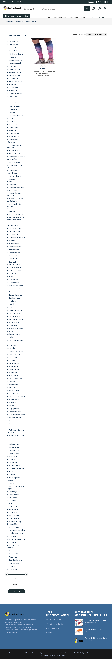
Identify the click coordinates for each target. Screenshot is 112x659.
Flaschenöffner (14, 495)
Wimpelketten (14, 447)
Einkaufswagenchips (16, 267)
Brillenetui (12, 542)
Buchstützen (13, 393)
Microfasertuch (14, 354)
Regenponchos (14, 409)
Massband (12, 402)
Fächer (11, 337)
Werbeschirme (14, 527)
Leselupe (12, 121)
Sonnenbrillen (13, 51)
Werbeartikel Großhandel (56, 17)
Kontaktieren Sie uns (78, 17)
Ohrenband (13, 360)
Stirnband (12, 185)
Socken (11, 118)
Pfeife (11, 424)
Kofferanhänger (14, 465)
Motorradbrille (14, 244)
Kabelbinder (13, 498)
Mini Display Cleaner (16, 54)
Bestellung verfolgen (98, 17)
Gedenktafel (13, 325)
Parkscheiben (13, 127)
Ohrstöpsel (13, 512)
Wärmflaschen (14, 283)
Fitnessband (13, 357)
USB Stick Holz (14, 259)
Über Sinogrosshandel (55, 624)
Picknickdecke (14, 453)
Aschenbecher (14, 369)
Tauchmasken (14, 250)
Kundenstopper (14, 563)
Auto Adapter (13, 280)
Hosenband (13, 97)
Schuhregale (13, 492)
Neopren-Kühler (14, 231)
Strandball (12, 130)
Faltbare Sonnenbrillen (17, 530)
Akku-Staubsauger (15, 72)
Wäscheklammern (15, 94)
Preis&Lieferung (53, 628)
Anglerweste (13, 456)
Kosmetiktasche (14, 471)
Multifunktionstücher (16, 115)
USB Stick (12, 501)
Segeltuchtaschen (15, 298)
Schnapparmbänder (16, 60)
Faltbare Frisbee (14, 316)
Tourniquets (13, 84)
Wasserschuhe (14, 390)
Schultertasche (14, 399)
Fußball (11, 304)
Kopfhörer (12, 301)
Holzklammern (14, 100)
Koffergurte (13, 124)
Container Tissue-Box (16, 421)
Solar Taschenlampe (16, 560)
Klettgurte (12, 57)
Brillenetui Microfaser (16, 150)
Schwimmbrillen (14, 253)
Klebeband (12, 112)
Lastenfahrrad (14, 450)
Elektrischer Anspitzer (16, 310)
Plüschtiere (13, 557)
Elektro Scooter (14, 69)
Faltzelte (12, 382)
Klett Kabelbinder (15, 176)
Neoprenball (13, 551)
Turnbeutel (13, 91)
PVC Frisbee (13, 273)
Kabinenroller (13, 66)
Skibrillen (12, 240)
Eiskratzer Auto (14, 154)
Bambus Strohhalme (16, 533)
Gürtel (11, 307)
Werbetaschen (14, 509)
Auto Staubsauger (15, 270)
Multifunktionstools (16, 515)
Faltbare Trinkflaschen (17, 289)
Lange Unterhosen (15, 379)
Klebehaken (13, 109)
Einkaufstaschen (14, 441)
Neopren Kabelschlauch (17, 554)
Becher (11, 483)
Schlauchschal (14, 136)
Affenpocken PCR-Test (17, 539)
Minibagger (13, 462)
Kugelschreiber (14, 536)
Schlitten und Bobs (15, 569)
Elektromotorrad (15, 63)
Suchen (17, 591)
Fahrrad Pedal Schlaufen (17, 396)
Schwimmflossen (15, 247)
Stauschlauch (13, 88)
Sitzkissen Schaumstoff (17, 415)
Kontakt (50, 632)
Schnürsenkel (13, 372)
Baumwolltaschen (15, 295)
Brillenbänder (13, 78)
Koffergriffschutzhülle (16, 214)
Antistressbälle (14, 133)
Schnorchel (13, 256)
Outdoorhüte (13, 234)
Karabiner (12, 427)
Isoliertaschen (14, 444)
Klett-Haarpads (14, 363)
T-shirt (11, 277)
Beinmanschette (31, 22)
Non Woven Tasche (16, 228)
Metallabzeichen (14, 322)
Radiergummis (14, 518)
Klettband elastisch (15, 81)
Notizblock (13, 405)
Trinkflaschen (13, 292)
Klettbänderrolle (14, 75)
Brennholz (12, 566)
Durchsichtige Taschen (17, 468)
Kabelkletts (13, 103)
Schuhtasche (13, 366)
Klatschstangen (14, 106)
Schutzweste (13, 459)
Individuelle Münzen (16, 286)
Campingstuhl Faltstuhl (17, 237)
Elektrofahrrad (14, 48)
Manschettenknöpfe (16, 329)
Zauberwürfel (13, 45)
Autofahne (12, 474)
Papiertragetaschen (16, 351)
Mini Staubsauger (15, 313)
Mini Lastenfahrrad (15, 418)
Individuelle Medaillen (16, 319)
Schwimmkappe (14, 162)
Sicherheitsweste (15, 412)
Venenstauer (13, 42)
